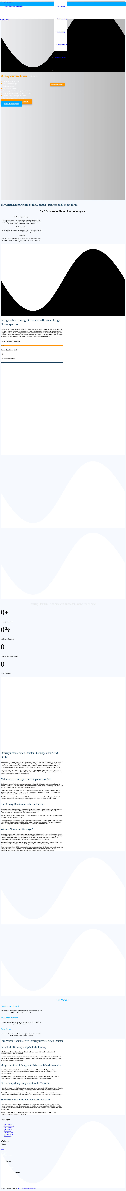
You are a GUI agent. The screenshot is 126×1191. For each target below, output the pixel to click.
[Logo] (27, 27)
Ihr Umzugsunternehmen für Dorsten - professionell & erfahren (39, 204)
